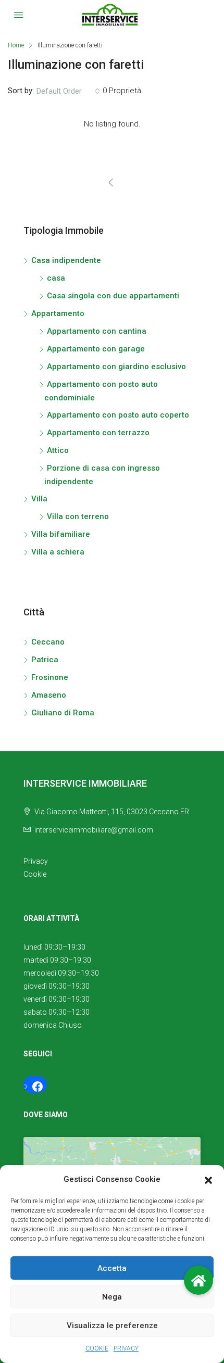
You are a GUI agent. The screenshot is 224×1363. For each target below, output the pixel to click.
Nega (112, 1297)
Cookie (34, 874)
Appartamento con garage (96, 349)
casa (56, 278)
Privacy (35, 861)
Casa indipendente (66, 260)
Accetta (112, 1268)
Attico (58, 450)
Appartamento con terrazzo (98, 432)
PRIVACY (126, 1348)
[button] (208, 1180)
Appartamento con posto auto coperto (118, 415)
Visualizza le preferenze (112, 1325)
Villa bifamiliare (60, 534)
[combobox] (68, 91)
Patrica (44, 659)
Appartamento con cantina (96, 331)
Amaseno (48, 695)
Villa (39, 498)
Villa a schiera (57, 552)
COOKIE (96, 1348)
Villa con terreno (78, 516)
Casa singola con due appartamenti (113, 295)
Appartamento (57, 313)
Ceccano (48, 642)
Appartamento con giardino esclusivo (116, 366)
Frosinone (49, 677)
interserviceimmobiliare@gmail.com (93, 830)
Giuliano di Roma (62, 712)
